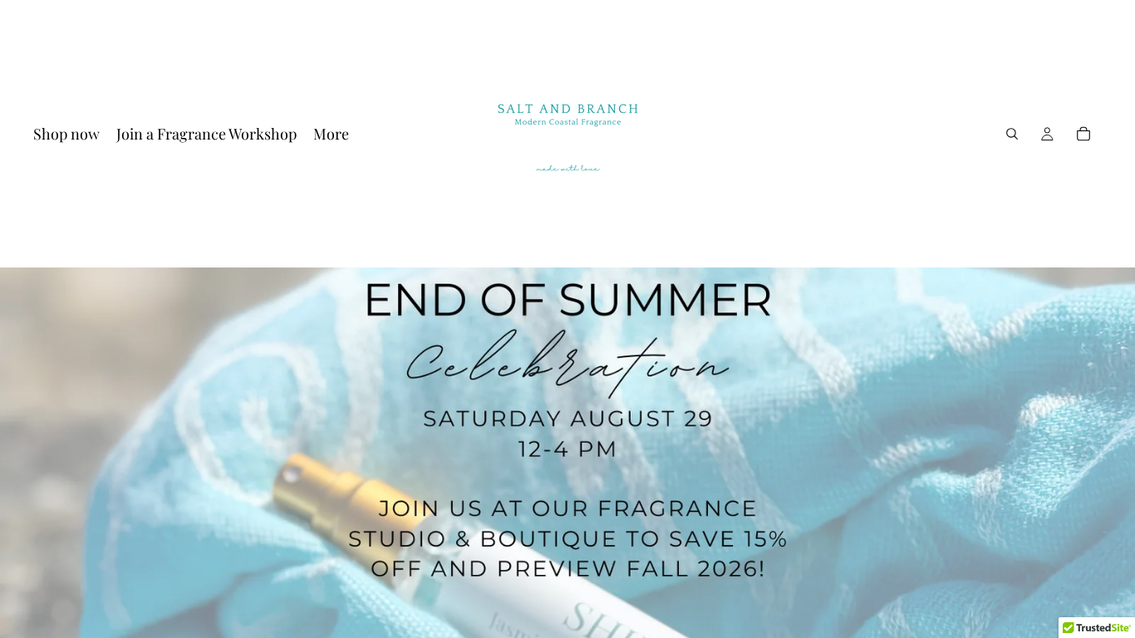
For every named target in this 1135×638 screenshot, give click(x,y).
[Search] (1012, 133)
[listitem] (331, 133)
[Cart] (1083, 133)
